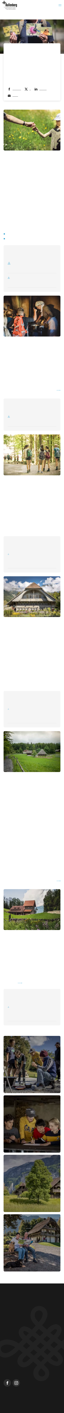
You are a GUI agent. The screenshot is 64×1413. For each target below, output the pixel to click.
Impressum (8, 1401)
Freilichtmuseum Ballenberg (19, 1360)
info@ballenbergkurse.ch (17, 1316)
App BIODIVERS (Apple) (19, 234)
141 (54, 969)
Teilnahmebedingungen (29, 1401)
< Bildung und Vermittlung (17, 49)
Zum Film (10, 979)
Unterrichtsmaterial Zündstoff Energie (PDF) (24, 390)
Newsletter (9, 1355)
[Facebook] (7, 1380)
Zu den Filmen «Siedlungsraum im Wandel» (27, 877)
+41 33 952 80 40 (12, 1312)
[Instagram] (16, 1380)
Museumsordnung (10, 1404)
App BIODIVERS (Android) (20, 238)
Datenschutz (52, 1401)
